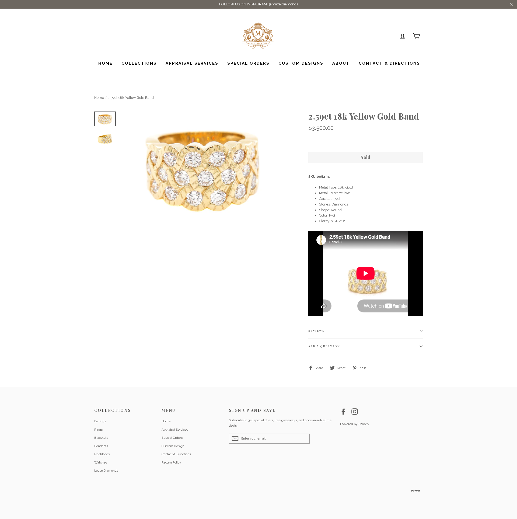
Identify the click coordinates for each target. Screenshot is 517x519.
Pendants (101, 446)
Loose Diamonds (106, 470)
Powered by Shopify (354, 424)
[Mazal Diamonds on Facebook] (343, 411)
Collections (139, 63)
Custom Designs (300, 63)
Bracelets (101, 438)
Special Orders (248, 63)
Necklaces (102, 454)
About (341, 63)
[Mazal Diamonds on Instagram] (354, 411)
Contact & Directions (389, 63)
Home (105, 63)
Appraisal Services (192, 63)
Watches (100, 462)
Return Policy (171, 462)
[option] (204, 167)
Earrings (100, 421)
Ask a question (324, 346)
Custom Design (173, 446)
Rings (98, 429)
